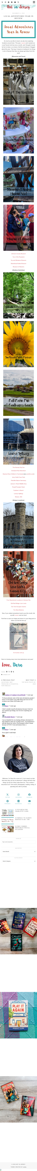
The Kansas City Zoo (19, 467)
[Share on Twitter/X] (9, 672)
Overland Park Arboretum (18, 470)
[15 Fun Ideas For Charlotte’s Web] (7, 812)
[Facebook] (12, 2)
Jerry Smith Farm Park (18, 477)
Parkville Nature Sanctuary (18, 480)
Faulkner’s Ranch (18, 490)
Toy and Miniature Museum (18, 260)
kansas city (6, 674)
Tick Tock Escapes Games (18, 606)
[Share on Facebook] (7, 672)
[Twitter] (2, 2)
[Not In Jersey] (18, 6)
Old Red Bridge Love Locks (18, 603)
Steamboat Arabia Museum (18, 263)
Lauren (23, 43)
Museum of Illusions (18, 266)
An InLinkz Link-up (18, 652)
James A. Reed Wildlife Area (18, 484)
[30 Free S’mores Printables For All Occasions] (7, 829)
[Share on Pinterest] (11, 672)
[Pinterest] (8, 2)
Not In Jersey (20, 1164)
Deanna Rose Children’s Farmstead (13, 474)
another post (30, 474)
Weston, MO (18, 497)
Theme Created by (18, 1166)
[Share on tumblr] (13, 672)
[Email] (15, 2)
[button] (18, 931)
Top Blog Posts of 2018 (29, 682)
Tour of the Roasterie (19, 257)
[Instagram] (5, 2)
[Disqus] (18, 714)
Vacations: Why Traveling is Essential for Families (9, 682)
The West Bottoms (18, 610)
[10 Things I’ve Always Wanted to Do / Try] (7, 820)
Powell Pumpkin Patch (18, 487)
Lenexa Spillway (18, 493)
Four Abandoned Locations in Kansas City (18, 600)
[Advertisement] (18, 884)
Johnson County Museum (18, 253)
